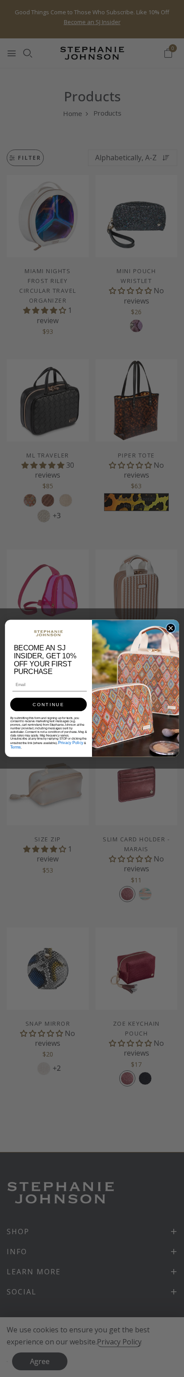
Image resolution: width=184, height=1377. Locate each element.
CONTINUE (48, 704)
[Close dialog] (170, 628)
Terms (15, 747)
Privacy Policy (70, 743)
